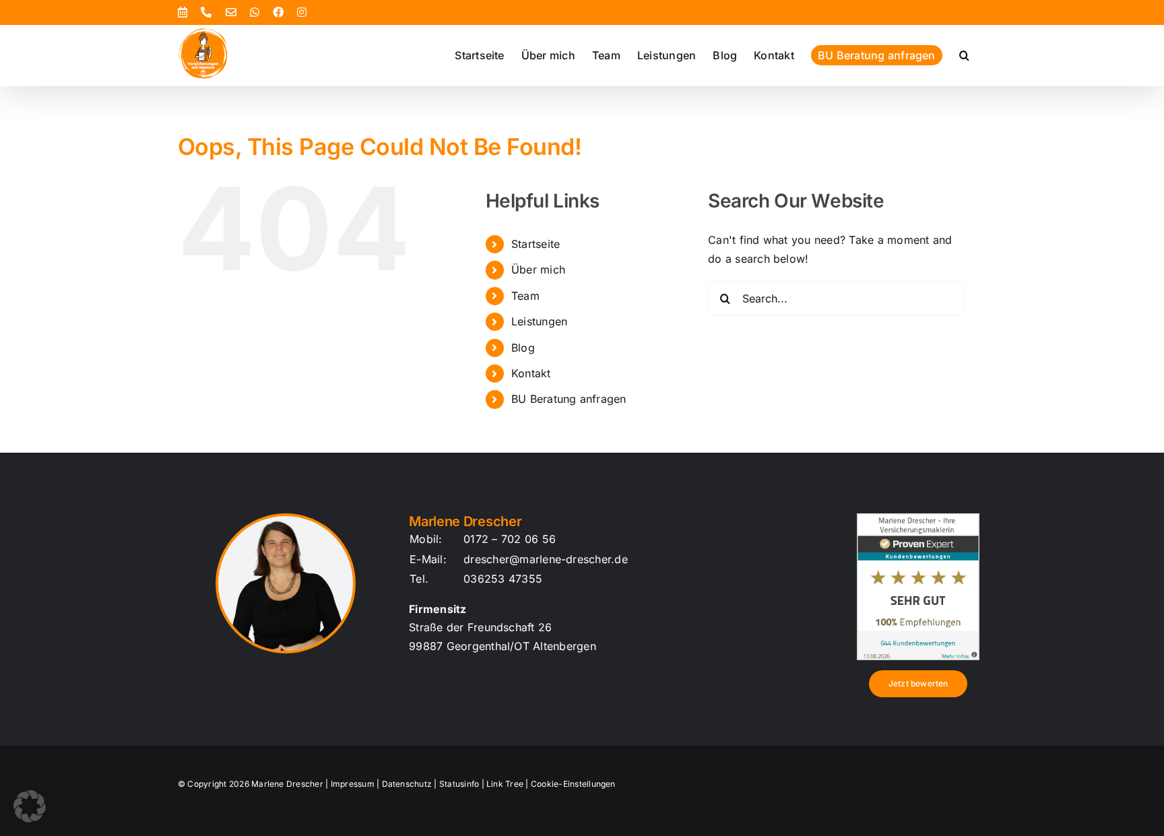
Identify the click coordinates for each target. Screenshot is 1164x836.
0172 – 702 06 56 (509, 539)
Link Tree (504, 784)
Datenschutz (407, 784)
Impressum (353, 784)
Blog (523, 347)
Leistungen (539, 321)
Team (525, 295)
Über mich (538, 269)
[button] (964, 55)
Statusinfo (459, 784)
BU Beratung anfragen (568, 399)
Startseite (535, 244)
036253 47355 (502, 578)
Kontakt (531, 373)
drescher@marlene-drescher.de (545, 559)
